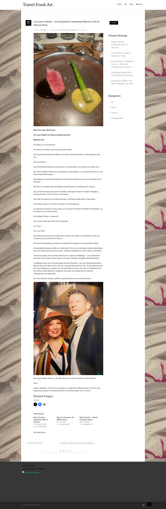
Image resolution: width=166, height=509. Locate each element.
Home (120, 4)
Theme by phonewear (31, 504)
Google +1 (67, 451)
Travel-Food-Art (38, 4)
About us (139, 4)
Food (131, 4)
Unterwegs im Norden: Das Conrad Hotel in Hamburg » (77, 443)
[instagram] (143, 505)
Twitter (63, 451)
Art (126, 4)
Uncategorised (72, 30)
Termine (65, 30)
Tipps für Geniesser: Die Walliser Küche (65, 418)
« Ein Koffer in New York (34, 443)
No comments (82, 30)
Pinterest (70, 451)
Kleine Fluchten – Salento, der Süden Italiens (88, 418)
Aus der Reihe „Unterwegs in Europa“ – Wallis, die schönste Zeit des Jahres (122, 64)
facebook (60, 451)
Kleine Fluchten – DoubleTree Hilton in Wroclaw (41, 419)
